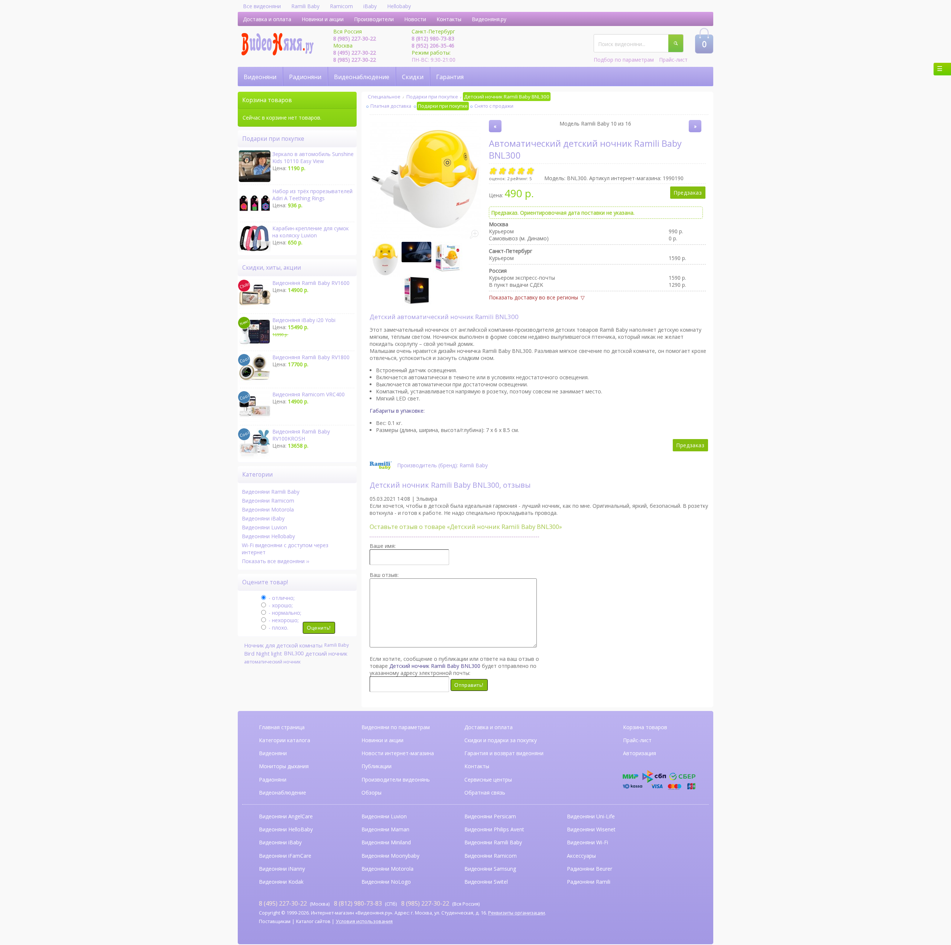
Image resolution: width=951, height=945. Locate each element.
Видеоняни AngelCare (286, 816)
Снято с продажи (493, 106)
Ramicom (341, 6)
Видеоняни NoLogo (386, 881)
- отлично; (281, 597)
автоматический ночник (272, 661)
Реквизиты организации (516, 913)
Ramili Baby (305, 6)
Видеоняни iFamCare (285, 855)
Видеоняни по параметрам (395, 727)
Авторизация (639, 753)
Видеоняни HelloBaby (286, 829)
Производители (374, 19)
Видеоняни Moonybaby (390, 855)
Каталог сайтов (313, 921)
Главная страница (282, 727)
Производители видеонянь (395, 779)
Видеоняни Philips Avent (494, 829)
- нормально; (284, 612)
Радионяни (305, 77)
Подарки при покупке (432, 96)
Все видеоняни (262, 6)
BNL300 (294, 653)
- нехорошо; (283, 620)
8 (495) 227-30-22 (354, 52)
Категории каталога (284, 740)
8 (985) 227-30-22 (354, 38)
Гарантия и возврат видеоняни (503, 753)
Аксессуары (581, 855)
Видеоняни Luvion (264, 527)
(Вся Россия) (440, 903)
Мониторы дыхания (284, 766)
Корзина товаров (645, 727)
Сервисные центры (488, 779)
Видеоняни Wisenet (591, 829)
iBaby (370, 6)
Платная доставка (390, 106)
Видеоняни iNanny (282, 868)
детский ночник (326, 653)
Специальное (384, 96)
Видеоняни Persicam (490, 816)
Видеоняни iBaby (263, 518)
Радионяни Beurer (589, 868)
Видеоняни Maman (385, 829)
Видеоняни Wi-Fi (587, 842)
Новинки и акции (323, 19)
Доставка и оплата (267, 19)
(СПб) (365, 903)
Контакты (448, 19)
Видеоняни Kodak (281, 881)
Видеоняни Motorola (268, 509)
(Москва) (294, 903)
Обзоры (371, 792)
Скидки (412, 77)
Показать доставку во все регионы (533, 297)
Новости (415, 19)
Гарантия (450, 77)
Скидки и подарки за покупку (500, 740)
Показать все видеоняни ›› (275, 561)
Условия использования (364, 921)
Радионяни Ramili (588, 881)
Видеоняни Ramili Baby (270, 491)
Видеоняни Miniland (386, 842)
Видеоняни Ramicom (268, 500)
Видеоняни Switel (486, 881)
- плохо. (277, 627)
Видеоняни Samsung (490, 868)
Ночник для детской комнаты (283, 645)
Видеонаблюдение (361, 77)
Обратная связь (484, 792)
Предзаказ (688, 192)
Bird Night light (263, 653)
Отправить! (469, 685)
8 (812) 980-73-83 (433, 38)
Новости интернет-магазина (397, 753)
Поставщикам (275, 921)
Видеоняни (260, 77)
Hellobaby (399, 6)
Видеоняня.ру (489, 19)
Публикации (376, 766)
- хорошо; (280, 605)
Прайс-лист (673, 59)
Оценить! (319, 628)
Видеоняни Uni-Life (591, 816)
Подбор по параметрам (624, 59)
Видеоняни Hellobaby (268, 536)
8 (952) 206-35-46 (433, 45)
